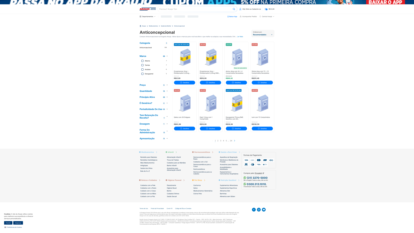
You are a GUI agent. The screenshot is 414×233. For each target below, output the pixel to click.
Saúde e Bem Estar (229, 152)
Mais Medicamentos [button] (147, 163)
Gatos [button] (195, 188)
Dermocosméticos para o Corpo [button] (202, 165)
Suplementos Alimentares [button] (229, 185)
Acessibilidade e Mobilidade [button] (225, 168)
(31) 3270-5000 (257, 177)
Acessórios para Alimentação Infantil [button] (174, 169)
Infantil (171, 152)
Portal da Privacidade (157, 208)
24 (231, 141)
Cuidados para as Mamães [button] (176, 163)
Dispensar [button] (18, 223)
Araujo (144, 26)
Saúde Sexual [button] (172, 196)
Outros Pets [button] (197, 193)
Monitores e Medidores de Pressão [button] (229, 161)
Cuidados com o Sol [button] (200, 162)
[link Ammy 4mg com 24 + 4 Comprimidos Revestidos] (236, 57)
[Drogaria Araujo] (148, 9)
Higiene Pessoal (174, 180)
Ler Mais (240, 36)
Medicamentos (153, 26)
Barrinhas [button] (223, 193)
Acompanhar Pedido (249, 16)
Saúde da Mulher (166, 26)
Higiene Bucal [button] (171, 188)
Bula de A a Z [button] (145, 171)
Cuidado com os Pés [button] (147, 196)
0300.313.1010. (256, 184)
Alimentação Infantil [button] (174, 157)
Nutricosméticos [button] (199, 169)
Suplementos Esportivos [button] (228, 188)
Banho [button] (169, 191)
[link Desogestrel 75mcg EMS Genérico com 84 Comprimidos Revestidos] (236, 103)
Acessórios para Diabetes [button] (229, 164)
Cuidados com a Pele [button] (147, 185)
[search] (197, 9)
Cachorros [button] (197, 185)
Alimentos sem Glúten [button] (227, 196)
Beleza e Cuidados (149, 180)
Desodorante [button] (171, 185)
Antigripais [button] (144, 165)
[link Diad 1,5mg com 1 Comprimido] (210, 103)
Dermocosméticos (202, 152)
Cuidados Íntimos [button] (173, 193)
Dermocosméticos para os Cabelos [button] (202, 173)
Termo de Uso (144, 208)
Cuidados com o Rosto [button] (148, 188)
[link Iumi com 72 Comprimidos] (262, 103)
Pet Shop (198, 180)
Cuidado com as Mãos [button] (148, 193)
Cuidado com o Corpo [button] (148, 191)
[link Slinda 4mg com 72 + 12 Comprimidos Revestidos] (262, 57)
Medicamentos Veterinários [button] (202, 191)
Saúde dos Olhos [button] (146, 168)
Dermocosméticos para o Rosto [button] (202, 158)
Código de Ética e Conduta (183, 208)
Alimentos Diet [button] (225, 191)
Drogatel (258, 173)
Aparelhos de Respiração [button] (229, 157)
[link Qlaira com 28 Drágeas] (184, 103)
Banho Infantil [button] (171, 165)
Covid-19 (169, 208)
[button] (13, 227)
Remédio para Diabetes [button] (148, 157)
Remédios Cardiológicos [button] (148, 160)
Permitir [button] (8, 223)
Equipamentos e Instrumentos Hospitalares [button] (229, 173)
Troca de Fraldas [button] (173, 160)
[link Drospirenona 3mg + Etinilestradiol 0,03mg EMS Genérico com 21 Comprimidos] (210, 57)
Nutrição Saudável (228, 180)
